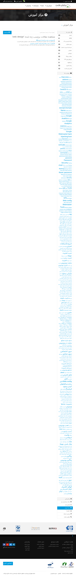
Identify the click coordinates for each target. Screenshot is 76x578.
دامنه (42, 6)
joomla (62, 149)
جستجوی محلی (69, 300)
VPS (65, 198)
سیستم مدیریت (63, 359)
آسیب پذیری (69, 216)
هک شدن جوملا (66, 444)
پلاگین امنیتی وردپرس (67, 458)
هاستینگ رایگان (63, 439)
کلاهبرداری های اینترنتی (67, 477)
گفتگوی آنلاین (19, 1)
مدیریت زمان (69, 400)
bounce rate (62, 84)
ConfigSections (69, 97)
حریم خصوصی (54, 573)
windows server (63, 209)
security (69, 178)
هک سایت (62, 442)
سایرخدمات (36, 6)
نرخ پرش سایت (65, 422)
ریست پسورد (64, 336)
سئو (61, 338)
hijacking (64, 136)
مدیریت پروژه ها (63, 408)
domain (62, 108)
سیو (61, 370)
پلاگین (69, 456)
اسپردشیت (63, 241)
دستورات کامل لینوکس (63, 329)
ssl (66, 188)
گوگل (68, 485)
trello (69, 191)
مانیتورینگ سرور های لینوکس (66, 396)
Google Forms (63, 128)
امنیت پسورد (69, 267)
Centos (70, 87)
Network (70, 156)
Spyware (60, 188)
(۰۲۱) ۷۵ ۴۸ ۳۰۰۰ (8, 1)
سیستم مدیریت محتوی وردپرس (66, 369)
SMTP (60, 183)
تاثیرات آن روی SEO (65, 288)
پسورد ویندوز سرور (68, 454)
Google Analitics (67, 117)
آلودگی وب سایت (68, 218)
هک (70, 441)
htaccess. (61, 140)
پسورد (64, 451)
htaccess (65, 139)
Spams (66, 184)
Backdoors (64, 83)
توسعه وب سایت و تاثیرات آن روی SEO (45, 40)
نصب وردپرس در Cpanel (67, 429)
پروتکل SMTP (69, 451)
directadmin (69, 106)
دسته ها (70, 316)
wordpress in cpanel (63, 211)
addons (65, 79)
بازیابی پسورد (67, 273)
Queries (70, 167)
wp (70, 214)
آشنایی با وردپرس (63, 216)
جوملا (63, 301)
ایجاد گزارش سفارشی (65, 270)
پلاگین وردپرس (66, 460)
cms (61, 92)
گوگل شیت (65, 491)
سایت (70, 348)
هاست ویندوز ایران (54, 544)
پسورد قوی (68, 452)
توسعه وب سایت (62, 294)
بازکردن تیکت (67, 517)
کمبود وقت (68, 482)
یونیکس (65, 493)
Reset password (65, 172)
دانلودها (68, 511)
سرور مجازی (67, 354)
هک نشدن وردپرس (68, 446)
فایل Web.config (67, 380)
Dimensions (64, 106)
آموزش (63, 218)
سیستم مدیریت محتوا (67, 360)
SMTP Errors (69, 183)
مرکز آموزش (67, 508)
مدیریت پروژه (69, 408)
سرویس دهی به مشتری (67, 357)
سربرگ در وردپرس (65, 349)
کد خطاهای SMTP (64, 474)
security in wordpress (63, 180)
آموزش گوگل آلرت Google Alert (65, 230)
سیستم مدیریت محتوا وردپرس (66, 365)
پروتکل (59, 449)
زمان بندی (65, 338)
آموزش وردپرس (62, 227)
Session (60, 181)
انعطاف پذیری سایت (62, 267)
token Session (65, 190)
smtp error (64, 183)
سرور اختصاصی (66, 351)
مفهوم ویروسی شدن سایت (63, 411)
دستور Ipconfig (64, 317)
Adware (70, 80)
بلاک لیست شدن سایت (64, 280)
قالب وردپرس (64, 391)
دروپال (60, 312)
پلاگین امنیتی (63, 456)
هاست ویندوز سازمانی (53, 546)
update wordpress (68, 194)
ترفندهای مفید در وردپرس (67, 290)
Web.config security (68, 202)
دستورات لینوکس (66, 326)
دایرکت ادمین (64, 312)
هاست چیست (69, 439)
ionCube (61, 145)
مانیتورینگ (62, 394)
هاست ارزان (69, 433)
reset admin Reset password (66, 170)
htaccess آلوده (66, 140)
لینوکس (66, 394)
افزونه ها (64, 251)
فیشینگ (68, 389)
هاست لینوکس (68, 436)
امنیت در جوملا (64, 256)
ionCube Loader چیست (67, 147)
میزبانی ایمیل (63, 414)
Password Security (66, 161)
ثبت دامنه (64, 298)
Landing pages (65, 151)
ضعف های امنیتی (66, 373)
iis (66, 143)
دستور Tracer (65, 325)
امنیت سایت (67, 258)
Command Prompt (63, 94)
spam (63, 184)
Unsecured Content (63, 193)
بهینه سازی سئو (61, 284)
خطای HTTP (63, 308)
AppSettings (63, 81)
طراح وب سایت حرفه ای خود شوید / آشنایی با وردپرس (42, 43)
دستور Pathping (68, 320)
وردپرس (63, 446)
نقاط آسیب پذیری (65, 430)
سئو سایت (68, 341)
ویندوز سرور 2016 (63, 447)
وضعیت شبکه (67, 514)
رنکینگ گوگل (61, 335)
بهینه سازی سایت (68, 286)
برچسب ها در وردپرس (68, 278)
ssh (64, 188)
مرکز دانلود (27, 550)
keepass (60, 151)
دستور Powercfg (68, 322)
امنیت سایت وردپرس (66, 261)
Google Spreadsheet (68, 129)
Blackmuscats (69, 83)
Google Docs (69, 126)
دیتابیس (63, 332)
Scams (64, 176)
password (68, 158)
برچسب (62, 277)
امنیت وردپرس (63, 265)
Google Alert (63, 116)
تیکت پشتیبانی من (65, 502)
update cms (69, 193)
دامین (69, 312)
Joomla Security (68, 148)
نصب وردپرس (64, 425)
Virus (71, 196)
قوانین (59, 573)
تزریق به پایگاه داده (65, 291)
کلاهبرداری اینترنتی (62, 475)
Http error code (63, 142)
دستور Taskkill (64, 323)
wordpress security (68, 212)
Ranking (61, 169)
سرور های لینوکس (65, 356)
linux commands (66, 152)
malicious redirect (68, 154)
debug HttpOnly (64, 103)
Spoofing (70, 184)
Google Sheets (69, 128)
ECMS (67, 110)
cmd (67, 92)
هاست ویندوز (62, 437)
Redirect (70, 169)
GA (71, 114)
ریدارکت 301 (69, 336)
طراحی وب (70, 379)
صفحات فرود (66, 372)
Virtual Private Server (65, 196)
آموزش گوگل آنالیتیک (67, 231)
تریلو (71, 291)
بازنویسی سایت (69, 271)
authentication (69, 81)
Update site (62, 194)
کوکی (66, 483)
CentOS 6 (64, 89)
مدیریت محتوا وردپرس (66, 405)
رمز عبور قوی (66, 335)
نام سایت (65, 416)
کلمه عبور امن (65, 480)
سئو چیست (69, 345)
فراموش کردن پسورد (66, 385)
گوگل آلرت (64, 485)
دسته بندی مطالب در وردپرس (66, 314)
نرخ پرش (70, 422)
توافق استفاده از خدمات (67, 573)
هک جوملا (66, 442)
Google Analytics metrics (66, 123)
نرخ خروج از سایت (62, 420)
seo (69, 180)
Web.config (67, 200)
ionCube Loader (68, 145)
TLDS (69, 188)
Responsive (63, 174)
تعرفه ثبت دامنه (40, 544)
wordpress (69, 209)
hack (70, 134)
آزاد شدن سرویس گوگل (64, 214)
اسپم (70, 244)
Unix (71, 191)
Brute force (67, 84)
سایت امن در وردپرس (65, 348)
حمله (71, 306)
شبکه (71, 372)
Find (69, 112)
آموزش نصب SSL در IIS (67, 225)
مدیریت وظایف (63, 406)
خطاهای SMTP (69, 308)
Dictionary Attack (68, 104)
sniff (61, 184)
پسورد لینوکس (63, 452)
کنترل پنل (63, 482)
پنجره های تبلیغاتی (68, 462)
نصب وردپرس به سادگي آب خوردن (65, 427)
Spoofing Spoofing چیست (66, 186)
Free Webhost (67, 114)
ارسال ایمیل (64, 237)
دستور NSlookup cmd (64, 319)
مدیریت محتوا (66, 402)
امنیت (70, 253)
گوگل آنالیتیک (67, 489)
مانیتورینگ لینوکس (68, 397)
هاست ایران (64, 433)
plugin (61, 165)
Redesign (66, 169)
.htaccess (66, 77)
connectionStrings (64, 98)
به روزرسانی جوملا (65, 283)
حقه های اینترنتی (63, 305)
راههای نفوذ (64, 333)
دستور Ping (62, 320)
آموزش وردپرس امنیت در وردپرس (65, 228)
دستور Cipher (65, 316)
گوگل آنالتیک (66, 487)
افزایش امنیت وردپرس (64, 248)
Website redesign (68, 207)
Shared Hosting (65, 181)
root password (69, 174)
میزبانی (67, 414)
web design (69, 198)
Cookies (63, 101)
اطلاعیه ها (67, 505)
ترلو (61, 290)
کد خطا (62, 472)
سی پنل (68, 359)
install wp (70, 142)
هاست (62, 431)
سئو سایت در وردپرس (65, 341)
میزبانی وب (49, 6)
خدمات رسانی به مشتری (65, 306)
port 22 (66, 167)
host (70, 136)
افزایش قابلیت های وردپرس (66, 249)
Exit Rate (66, 112)
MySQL (66, 156)
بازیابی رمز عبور (62, 271)
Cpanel (66, 101)
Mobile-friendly (62, 156)
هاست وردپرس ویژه (68, 551)
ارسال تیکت (27, 544)
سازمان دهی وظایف (63, 346)
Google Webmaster (65, 132)
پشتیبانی (28, 6)
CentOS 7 (70, 89)
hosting (60, 139)
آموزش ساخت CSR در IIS (65, 223)
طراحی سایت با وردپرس (64, 377)
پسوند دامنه (61, 454)
